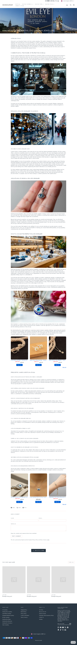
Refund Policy (23, 611)
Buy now (19, 365)
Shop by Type (38, 4)
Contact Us (41, 617)
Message (13, 523)
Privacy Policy (35, 539)
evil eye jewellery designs (33, 219)
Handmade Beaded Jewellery (8, 615)
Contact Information (25, 615)
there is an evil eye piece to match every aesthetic (22, 278)
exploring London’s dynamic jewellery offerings (42, 330)
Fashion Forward (42, 613)
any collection (50, 334)
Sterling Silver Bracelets (7, 621)
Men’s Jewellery (5, 624)
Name (12, 518)
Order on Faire (19, 5)
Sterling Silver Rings (6, 619)
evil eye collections (17, 223)
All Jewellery (4, 609)
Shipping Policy (24, 609)
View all (64, 367)
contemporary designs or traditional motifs (54, 277)
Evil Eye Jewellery (5, 617)
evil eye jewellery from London (55, 332)
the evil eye (39, 97)
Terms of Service (43, 539)
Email (40, 518)
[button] (65, 348)
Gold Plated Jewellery (6, 613)
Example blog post (7, 596)
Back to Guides (39, 550)
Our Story (41, 609)
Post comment (16, 536)
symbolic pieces (54, 215)
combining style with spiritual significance (21, 229)
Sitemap (40, 619)
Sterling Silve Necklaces (7, 623)
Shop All (17, 4)
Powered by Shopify (38, 640)
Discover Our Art (42, 611)
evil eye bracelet (30, 172)
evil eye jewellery (19, 213)
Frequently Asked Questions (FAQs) (46, 615)
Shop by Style (49, 4)
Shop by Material (27, 4)
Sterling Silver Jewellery (7, 611)
